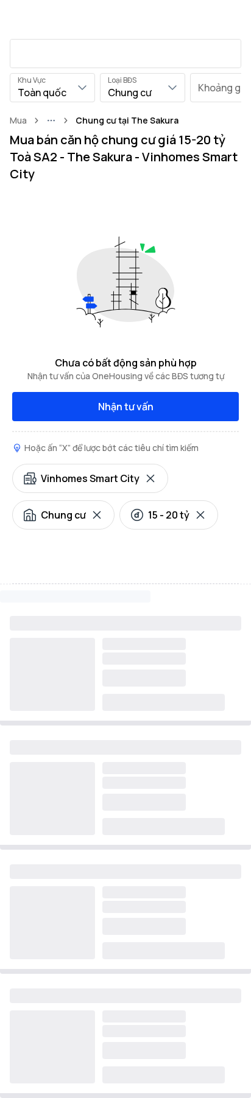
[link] (127, 120)
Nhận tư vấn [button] (126, 406)
